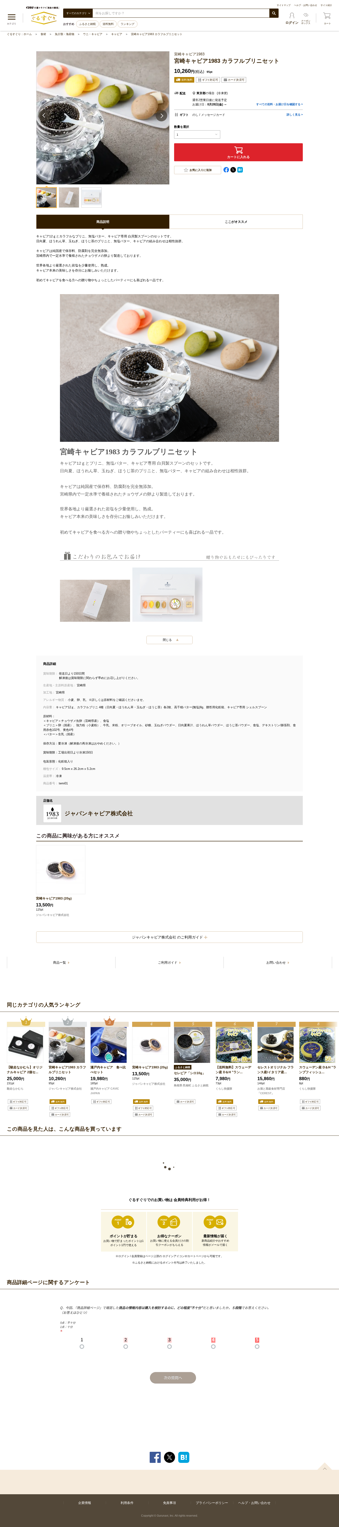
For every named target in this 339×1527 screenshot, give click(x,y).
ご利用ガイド (168, 962)
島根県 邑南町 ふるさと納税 (191, 1085)
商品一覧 (60, 962)
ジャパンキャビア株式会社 (52, 915)
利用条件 (127, 1503)
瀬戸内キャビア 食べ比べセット (108, 1069)
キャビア (116, 34)
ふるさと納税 (87, 24)
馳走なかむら (15, 1088)
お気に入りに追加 (201, 170)
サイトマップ (284, 5)
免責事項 (169, 1503)
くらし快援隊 (224, 1088)
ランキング (127, 24)
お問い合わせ (276, 962)
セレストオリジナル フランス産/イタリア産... (275, 1069)
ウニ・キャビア (92, 34)
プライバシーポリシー (212, 1503)
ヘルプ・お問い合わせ (305, 5)
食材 (43, 34)
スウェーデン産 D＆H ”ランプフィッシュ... (317, 1069)
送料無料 (108, 24)
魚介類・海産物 (64, 34)
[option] (26, 1067)
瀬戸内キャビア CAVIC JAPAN (104, 1091)
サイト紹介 (326, 5)
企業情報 (84, 1503)
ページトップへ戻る (324, 1466)
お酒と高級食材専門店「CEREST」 (271, 1091)
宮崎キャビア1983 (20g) (54, 898)
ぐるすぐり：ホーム (19, 34)
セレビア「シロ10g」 (189, 1073)
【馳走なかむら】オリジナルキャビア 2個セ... (24, 1069)
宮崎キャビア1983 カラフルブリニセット (156, 34)
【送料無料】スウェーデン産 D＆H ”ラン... (233, 1069)
